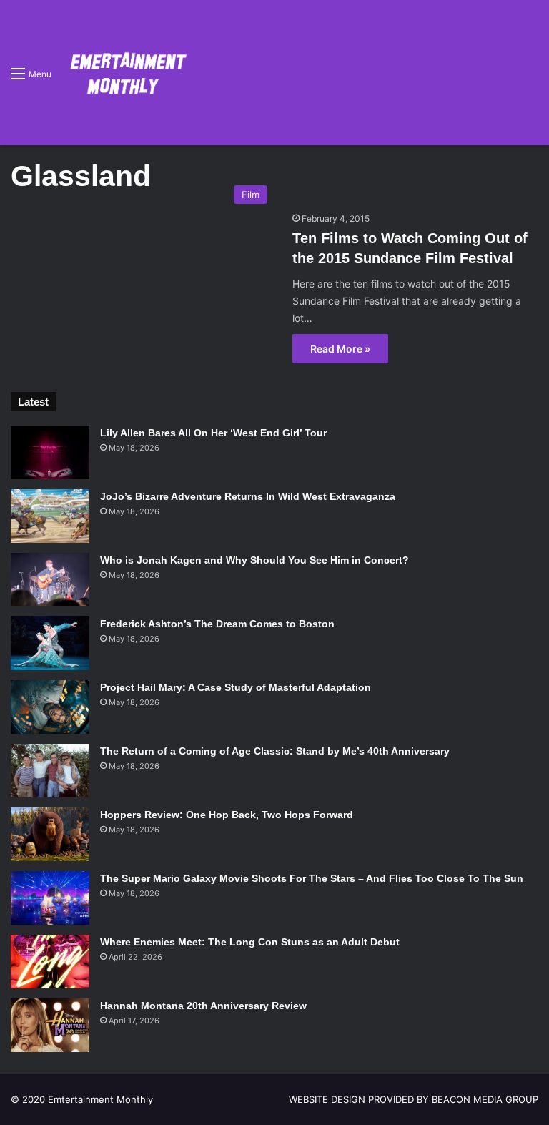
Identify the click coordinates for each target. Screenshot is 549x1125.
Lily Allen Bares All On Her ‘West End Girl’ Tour (213, 432)
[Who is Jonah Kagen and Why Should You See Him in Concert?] (50, 579)
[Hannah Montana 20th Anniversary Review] (50, 1025)
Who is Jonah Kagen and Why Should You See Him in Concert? (254, 560)
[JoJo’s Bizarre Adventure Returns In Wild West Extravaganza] (50, 516)
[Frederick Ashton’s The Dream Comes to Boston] (50, 643)
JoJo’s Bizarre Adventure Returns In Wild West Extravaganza (247, 496)
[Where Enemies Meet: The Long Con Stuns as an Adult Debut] (50, 961)
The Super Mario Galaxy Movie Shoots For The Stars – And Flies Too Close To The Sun (311, 878)
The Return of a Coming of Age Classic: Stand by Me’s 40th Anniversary (275, 751)
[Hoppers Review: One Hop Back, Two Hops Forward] (50, 834)
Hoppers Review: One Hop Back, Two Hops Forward (226, 814)
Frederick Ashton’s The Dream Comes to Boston (217, 623)
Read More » (340, 349)
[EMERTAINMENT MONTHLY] (124, 72)
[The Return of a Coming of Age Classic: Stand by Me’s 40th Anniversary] (50, 770)
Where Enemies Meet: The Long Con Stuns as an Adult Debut (250, 942)
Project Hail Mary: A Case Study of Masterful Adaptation (235, 687)
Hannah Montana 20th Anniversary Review (203, 1005)
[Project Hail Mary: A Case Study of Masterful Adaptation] (50, 707)
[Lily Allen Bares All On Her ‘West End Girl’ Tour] (50, 452)
